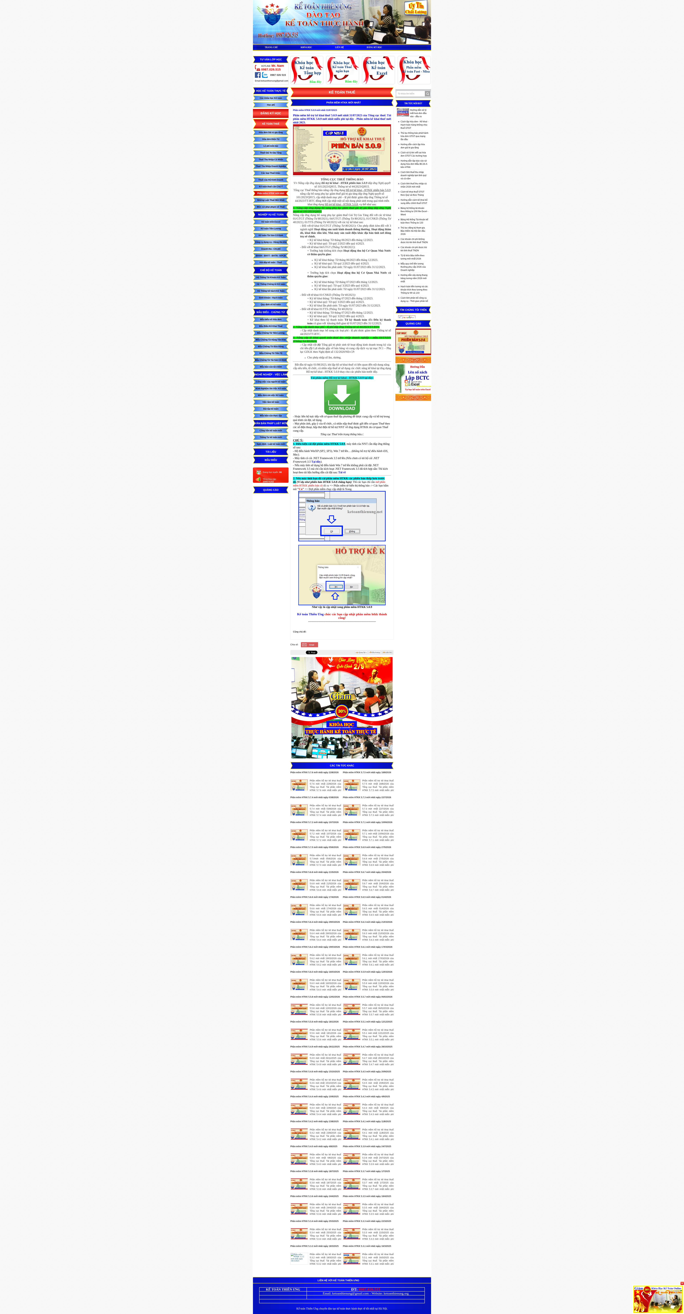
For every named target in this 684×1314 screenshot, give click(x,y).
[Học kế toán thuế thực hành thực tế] (342, 83)
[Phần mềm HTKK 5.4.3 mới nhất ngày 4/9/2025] (352, 1109)
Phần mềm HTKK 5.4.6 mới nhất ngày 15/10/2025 (315, 1071)
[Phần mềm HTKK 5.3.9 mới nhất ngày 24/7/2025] (352, 1159)
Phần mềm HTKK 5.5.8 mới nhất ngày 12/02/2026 (315, 997)
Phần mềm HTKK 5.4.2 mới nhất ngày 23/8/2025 (314, 1121)
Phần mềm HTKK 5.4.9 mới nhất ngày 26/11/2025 (315, 1046)
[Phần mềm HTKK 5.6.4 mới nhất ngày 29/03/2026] (299, 935)
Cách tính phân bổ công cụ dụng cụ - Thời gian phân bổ (414, 299)
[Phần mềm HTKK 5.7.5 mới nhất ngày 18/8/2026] (352, 785)
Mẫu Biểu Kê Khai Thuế (271, 326)
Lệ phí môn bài (270, 146)
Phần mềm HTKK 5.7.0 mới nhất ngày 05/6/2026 (314, 847)
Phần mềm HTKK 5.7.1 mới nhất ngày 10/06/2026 (367, 822)
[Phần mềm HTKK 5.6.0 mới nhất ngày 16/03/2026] (299, 984)
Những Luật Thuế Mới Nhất (270, 200)
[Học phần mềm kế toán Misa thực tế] (414, 83)
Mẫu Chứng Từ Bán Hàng (271, 346)
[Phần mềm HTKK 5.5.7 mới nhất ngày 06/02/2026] (352, 1009)
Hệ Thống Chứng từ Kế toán (271, 284)
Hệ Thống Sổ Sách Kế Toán (270, 291)
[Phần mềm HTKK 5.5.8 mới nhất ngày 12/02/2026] (299, 1009)
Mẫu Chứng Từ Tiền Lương (270, 333)
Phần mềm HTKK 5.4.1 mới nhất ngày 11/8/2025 (367, 1121)
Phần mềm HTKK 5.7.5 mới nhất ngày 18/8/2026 (367, 772)
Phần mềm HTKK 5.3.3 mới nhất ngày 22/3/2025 (367, 1221)
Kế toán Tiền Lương (271, 228)
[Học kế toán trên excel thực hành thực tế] (378, 83)
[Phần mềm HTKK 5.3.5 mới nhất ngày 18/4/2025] (352, 1209)
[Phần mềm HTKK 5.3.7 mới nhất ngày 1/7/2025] (352, 1184)
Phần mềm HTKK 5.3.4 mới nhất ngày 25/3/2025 (314, 1221)
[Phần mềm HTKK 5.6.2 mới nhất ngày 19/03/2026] (299, 960)
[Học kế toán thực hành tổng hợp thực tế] (307, 83)
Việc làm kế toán (270, 402)
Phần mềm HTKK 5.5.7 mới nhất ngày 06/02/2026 (367, 997)
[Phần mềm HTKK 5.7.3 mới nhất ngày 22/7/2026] (352, 810)
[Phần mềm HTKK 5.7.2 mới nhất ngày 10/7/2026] (299, 835)
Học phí (271, 105)
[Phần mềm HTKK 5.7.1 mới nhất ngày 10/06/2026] (352, 835)
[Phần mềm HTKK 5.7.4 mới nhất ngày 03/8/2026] (299, 810)
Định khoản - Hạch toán (271, 297)
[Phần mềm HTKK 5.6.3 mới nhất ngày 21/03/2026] (352, 935)
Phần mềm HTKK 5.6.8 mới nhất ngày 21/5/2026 (314, 872)
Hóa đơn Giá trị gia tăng (271, 132)
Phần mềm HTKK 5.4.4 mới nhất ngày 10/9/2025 (314, 1096)
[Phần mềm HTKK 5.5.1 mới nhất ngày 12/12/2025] (352, 1034)
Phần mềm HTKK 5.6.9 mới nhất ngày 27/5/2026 (367, 847)
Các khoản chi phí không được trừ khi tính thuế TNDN (414, 241)
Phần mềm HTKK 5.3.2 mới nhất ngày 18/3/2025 (314, 1246)
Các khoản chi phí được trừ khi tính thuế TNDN (414, 249)
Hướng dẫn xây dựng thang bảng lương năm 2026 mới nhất (414, 278)
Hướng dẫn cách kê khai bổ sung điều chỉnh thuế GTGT (414, 201)
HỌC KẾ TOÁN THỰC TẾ (271, 90)
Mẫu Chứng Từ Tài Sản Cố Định (271, 360)
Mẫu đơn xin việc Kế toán (271, 395)
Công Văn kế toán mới (271, 430)
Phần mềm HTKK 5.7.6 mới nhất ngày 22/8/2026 (314, 772)
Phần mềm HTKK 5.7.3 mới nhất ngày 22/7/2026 (367, 797)
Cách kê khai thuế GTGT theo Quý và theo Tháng (412, 193)
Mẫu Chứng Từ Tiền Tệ (270, 353)
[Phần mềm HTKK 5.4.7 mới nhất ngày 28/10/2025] (352, 1059)
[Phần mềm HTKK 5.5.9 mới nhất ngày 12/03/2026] (352, 984)
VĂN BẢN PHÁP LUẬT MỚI (271, 423)
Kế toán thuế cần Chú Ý (271, 186)
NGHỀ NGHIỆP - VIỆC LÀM (271, 374)
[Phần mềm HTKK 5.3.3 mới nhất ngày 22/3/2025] (352, 1234)
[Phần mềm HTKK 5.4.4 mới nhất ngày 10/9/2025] (299, 1109)
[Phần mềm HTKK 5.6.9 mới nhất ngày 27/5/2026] (352, 860)
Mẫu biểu (271, 460)
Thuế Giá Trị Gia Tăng (270, 153)
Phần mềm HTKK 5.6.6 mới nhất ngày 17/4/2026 (314, 897)
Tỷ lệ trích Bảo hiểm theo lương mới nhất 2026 (412, 257)
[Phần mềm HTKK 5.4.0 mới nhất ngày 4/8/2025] (299, 1159)
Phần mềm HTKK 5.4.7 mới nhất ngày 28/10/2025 (367, 1046)
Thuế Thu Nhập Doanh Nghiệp (271, 166)
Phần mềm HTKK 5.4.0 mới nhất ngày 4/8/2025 (313, 1146)
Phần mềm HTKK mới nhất (270, 193)
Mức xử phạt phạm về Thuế (271, 207)
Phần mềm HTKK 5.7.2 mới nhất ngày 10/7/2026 (314, 822)
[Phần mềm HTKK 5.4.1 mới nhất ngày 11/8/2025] (352, 1134)
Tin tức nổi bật (413, 103)
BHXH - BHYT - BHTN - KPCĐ (271, 255)
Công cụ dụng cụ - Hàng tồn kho (271, 242)
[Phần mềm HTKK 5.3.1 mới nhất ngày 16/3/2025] (352, 1259)
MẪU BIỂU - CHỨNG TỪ (270, 312)
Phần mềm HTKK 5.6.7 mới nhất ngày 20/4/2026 (367, 872)
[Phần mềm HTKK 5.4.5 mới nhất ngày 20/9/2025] (352, 1084)
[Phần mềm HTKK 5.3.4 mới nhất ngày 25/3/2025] (299, 1234)
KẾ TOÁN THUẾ (270, 124)
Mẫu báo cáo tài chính (271, 367)
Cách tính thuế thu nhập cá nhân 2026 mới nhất (414, 185)
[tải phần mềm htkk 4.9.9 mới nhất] (342, 414)
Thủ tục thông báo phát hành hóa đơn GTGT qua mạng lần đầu (414, 136)
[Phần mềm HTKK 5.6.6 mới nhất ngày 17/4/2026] (299, 910)
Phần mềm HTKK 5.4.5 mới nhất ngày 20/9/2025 (367, 1071)
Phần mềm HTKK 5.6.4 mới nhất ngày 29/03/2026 (315, 922)
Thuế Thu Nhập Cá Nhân (271, 159)
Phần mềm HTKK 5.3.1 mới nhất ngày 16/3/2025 (367, 1246)
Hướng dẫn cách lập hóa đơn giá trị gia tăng (413, 146)
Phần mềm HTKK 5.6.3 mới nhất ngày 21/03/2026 (367, 922)
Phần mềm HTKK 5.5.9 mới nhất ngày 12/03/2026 (367, 972)
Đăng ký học (271, 113)
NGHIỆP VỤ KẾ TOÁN (271, 214)
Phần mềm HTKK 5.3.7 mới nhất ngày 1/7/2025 (366, 1171)
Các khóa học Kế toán (271, 98)
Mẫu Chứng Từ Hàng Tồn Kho (271, 340)
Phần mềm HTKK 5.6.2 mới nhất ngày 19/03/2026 (315, 947)
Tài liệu (271, 451)
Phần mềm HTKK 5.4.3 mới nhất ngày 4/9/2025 (366, 1096)
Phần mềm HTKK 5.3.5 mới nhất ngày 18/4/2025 (367, 1196)
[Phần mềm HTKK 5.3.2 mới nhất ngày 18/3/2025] (299, 1259)
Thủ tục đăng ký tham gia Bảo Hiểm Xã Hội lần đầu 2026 (413, 231)
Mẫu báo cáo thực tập (271, 415)
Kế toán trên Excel (270, 222)
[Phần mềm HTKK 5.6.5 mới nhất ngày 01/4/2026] (352, 910)
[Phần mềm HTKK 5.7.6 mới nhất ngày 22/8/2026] (299, 785)
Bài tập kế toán (270, 409)
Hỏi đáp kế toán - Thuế (271, 262)
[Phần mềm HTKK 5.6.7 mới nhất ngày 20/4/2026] (352, 885)
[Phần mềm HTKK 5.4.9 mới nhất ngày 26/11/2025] (299, 1059)
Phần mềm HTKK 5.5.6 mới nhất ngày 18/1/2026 (314, 1022)
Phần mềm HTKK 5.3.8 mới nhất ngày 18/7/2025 (314, 1171)
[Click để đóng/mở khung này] (682, 1283)
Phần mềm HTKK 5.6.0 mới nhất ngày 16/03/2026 (315, 972)
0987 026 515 (278, 75)
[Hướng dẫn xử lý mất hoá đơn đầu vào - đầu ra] (403, 112)
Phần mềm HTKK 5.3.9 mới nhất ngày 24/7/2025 (367, 1146)
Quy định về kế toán (271, 304)
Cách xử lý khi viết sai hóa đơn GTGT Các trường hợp (414, 154)
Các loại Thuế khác (270, 173)
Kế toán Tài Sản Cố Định (271, 235)
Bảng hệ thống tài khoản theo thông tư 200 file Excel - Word (414, 211)
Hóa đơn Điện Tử (270, 139)
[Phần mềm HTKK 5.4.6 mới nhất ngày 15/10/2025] (299, 1084)
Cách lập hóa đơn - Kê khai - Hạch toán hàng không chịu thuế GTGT (414, 124)
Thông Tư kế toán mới (271, 437)
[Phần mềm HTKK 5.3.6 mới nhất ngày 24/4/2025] (299, 1209)
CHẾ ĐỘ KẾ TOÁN (271, 270)
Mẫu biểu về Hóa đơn (270, 319)
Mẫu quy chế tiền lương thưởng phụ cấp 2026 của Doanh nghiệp (413, 266)
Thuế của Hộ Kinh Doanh (270, 180)
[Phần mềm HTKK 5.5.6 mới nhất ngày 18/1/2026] (299, 1034)
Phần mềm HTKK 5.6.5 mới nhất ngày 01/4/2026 (367, 897)
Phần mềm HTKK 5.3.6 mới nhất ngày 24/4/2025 (314, 1196)
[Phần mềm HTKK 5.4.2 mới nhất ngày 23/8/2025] (299, 1134)
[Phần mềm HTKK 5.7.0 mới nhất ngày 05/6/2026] (299, 860)
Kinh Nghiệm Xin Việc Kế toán (271, 388)
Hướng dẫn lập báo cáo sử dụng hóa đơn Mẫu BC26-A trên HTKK (414, 164)
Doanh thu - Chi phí (270, 249)
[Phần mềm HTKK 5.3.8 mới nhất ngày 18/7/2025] (299, 1184)
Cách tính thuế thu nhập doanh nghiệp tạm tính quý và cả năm (413, 175)
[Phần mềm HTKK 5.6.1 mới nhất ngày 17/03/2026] (352, 960)
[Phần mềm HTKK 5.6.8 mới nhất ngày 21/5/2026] (299, 885)
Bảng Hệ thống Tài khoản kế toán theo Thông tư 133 (414, 221)
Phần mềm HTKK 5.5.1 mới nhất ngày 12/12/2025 (367, 1022)
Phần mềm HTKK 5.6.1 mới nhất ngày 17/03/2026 (367, 947)
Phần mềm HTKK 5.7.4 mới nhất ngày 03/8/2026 (314, 797)
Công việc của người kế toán (270, 382)
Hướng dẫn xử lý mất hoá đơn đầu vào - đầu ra (418, 113)
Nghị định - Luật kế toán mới (271, 444)
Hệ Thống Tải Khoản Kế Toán (270, 277)
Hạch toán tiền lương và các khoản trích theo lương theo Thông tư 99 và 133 (414, 289)
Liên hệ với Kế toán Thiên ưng (338, 1280)
